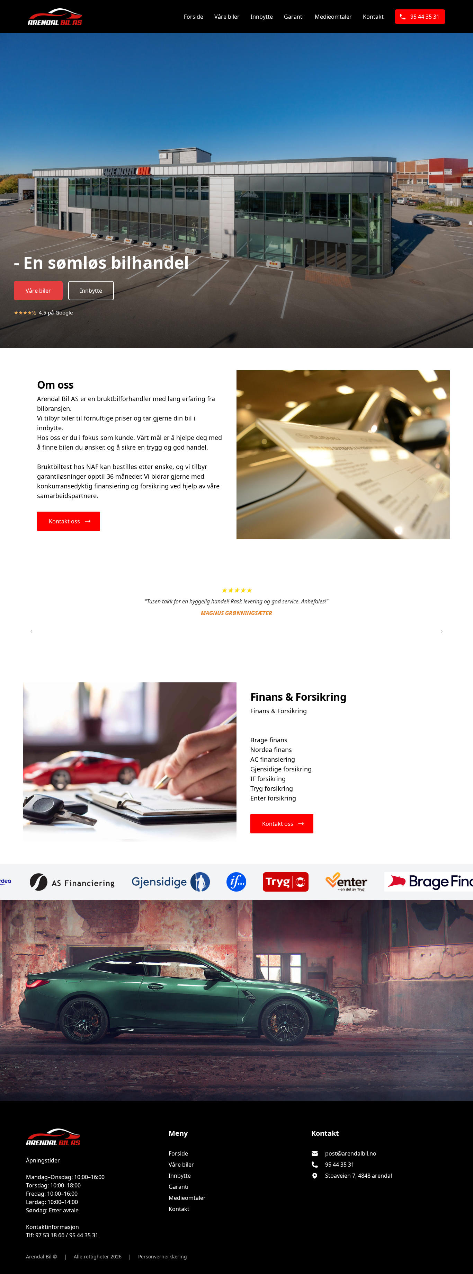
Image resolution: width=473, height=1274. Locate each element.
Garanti (294, 16)
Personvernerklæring (162, 1256)
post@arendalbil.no (350, 1153)
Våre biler (227, 16)
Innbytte (262, 16)
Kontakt (373, 16)
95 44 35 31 (424, 16)
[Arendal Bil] (94, 1137)
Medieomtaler (333, 16)
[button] (68, 521)
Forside (193, 16)
